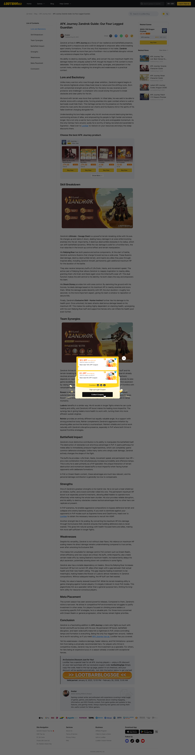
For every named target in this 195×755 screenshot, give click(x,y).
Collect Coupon (97, 395)
